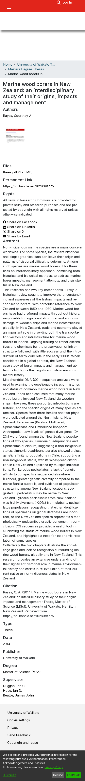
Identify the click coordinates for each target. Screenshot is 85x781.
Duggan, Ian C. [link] (14, 686)
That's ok (73, 775)
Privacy (13, 728)
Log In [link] (67, 2)
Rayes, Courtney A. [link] (17, 116)
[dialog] (42, 766)
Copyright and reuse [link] (22, 743)
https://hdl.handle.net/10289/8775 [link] (28, 186)
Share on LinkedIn (20, 227)
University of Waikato (23, 713)
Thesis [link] (8, 630)
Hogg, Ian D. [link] (12, 691)
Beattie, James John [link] (18, 695)
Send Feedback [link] (18, 735)
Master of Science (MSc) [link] (22, 672)
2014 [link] (6, 644)
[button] (58, 2)
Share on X (15, 231)
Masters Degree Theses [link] (26, 69)
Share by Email (18, 236)
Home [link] (7, 64)
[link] (18, 172)
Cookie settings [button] (18, 720)
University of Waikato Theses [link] (37, 64)
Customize (9, 775)
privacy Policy (53, 767)
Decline (58, 775)
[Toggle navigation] (8, 8)
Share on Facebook (21, 222)
